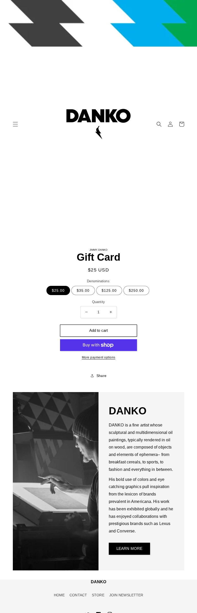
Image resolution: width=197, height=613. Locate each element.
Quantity (98, 302)
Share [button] (101, 376)
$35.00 (83, 290)
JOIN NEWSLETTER (126, 595)
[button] (15, 124)
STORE (98, 595)
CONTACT (78, 595)
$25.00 (58, 290)
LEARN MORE (129, 548)
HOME (59, 595)
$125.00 (109, 290)
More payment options (98, 357)
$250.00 (136, 290)
